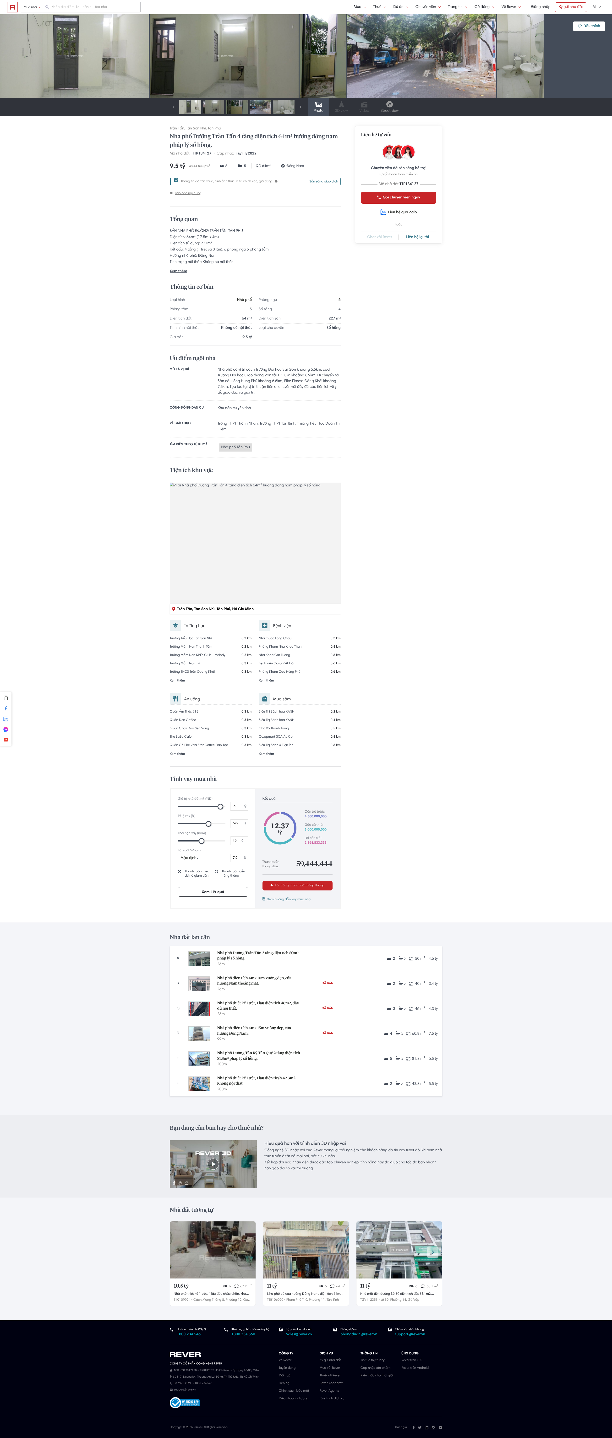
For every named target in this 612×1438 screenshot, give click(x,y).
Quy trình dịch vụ (332, 1398)
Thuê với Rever (330, 1375)
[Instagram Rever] (433, 1427)
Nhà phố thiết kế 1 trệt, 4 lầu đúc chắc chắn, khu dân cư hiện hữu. (210, 1294)
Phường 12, (234, 1300)
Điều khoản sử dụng (293, 1398)
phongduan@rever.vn (358, 1335)
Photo (318, 111)
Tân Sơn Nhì (196, 129)
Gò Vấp (413, 1300)
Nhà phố (244, 300)
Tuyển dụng (287, 1368)
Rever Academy (331, 1383)
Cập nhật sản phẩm (375, 1368)
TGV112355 (368, 1300)
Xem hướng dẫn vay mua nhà (289, 899)
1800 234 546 (189, 1335)
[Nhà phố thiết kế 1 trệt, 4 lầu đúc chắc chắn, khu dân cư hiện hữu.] (213, 1249)
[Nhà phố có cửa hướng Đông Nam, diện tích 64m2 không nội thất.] (306, 1249)
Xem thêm (178, 271)
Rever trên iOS (411, 1360)
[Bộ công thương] (185, 1403)
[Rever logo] (12, 7)
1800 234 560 (243, 1335)
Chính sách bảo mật (294, 1391)
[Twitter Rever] (419, 1427)
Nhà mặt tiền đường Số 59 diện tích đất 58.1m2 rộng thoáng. (395, 1294)
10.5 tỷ (181, 1286)
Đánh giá (401, 1427)
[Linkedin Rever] (426, 1427)
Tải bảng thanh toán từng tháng (299, 885)
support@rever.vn (410, 1335)
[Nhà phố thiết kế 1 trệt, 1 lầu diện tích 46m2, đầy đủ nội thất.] (199, 1008)
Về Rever (509, 7)
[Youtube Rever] (440, 1427)
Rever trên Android (415, 1368)
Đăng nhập (541, 7)
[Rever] (222, 1354)
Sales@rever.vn (299, 1335)
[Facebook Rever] (414, 1427)
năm (243, 840)
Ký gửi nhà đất (571, 7)
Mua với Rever (330, 1368)
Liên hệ (284, 1383)
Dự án (398, 7)
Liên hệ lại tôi (417, 237)
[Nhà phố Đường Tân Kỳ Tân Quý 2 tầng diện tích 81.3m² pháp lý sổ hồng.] (199, 1058)
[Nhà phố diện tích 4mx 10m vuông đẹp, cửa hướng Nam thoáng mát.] (199, 983)
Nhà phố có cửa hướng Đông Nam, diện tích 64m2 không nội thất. (304, 1294)
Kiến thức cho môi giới (377, 1375)
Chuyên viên (425, 7)
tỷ (245, 806)
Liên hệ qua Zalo (402, 212)
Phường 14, (398, 1300)
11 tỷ (272, 1286)
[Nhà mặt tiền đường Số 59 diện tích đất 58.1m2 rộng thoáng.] (399, 1249)
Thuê (377, 7)
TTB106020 (275, 1300)
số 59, (385, 1300)
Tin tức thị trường (373, 1360)
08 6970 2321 (182, 1383)
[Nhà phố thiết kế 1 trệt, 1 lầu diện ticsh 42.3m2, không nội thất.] (199, 1083)
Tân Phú (214, 129)
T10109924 (182, 1300)
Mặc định (188, 858)
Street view (390, 111)
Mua (357, 7)
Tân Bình (333, 1300)
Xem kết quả (213, 892)
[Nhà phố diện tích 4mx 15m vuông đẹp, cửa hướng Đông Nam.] (199, 1033)
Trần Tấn (177, 129)
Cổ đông (482, 7)
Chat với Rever (379, 237)
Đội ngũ (284, 1375)
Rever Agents (329, 1391)
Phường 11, (317, 1300)
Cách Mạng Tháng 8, (209, 1300)
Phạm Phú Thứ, (297, 1300)
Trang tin (455, 7)
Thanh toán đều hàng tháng (233, 874)
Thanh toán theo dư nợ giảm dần (197, 874)
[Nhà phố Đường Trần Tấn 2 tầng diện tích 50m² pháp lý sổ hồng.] (199, 958)
